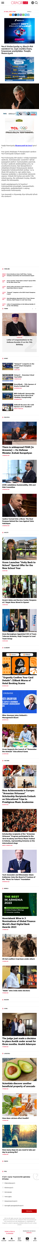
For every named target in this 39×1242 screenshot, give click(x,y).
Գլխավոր (3, 1240)
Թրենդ (35, 1240)
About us (12, 1231)
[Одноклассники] (11, 15)
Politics (29, 11)
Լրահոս (19, 1240)
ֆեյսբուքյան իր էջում (23, 145)
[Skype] (26, 15)
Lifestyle (7, 1053)
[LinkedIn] (18, 15)
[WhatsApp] (23, 15)
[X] (16, 15)
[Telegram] (28, 15)
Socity (6, 532)
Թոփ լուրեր (12, 1240)
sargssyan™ (29, 1232)
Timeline (7, 269)
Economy (7, 647)
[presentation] (32, 309)
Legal (6, 1008)
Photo (6, 1161)
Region (6, 999)
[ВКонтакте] (13, 15)
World (6, 888)
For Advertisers (9, 1233)
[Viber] (21, 15)
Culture (6, 760)
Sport (6, 358)
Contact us (7, 1231)
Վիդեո (27, 1240)
